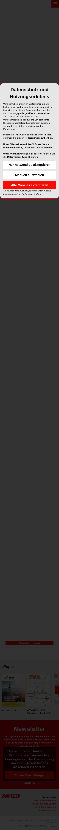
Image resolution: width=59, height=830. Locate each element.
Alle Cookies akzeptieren (29, 185)
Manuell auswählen (29, 175)
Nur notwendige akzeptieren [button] (29, 164)
